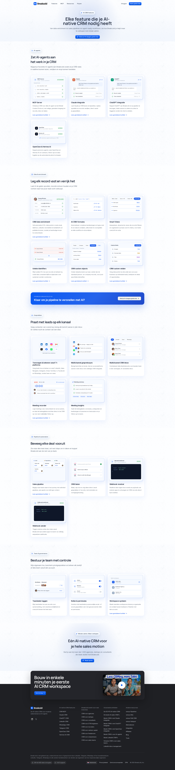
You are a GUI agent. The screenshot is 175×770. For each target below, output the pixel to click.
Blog (127, 735)
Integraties (129, 728)
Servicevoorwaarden (116, 762)
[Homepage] (40, 3)
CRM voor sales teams (88, 740)
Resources (70, 3)
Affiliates (128, 731)
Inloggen (124, 3)
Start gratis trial (135, 3)
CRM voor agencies (87, 713)
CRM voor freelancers (88, 733)
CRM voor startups (87, 717)
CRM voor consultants (88, 720)
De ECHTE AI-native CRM (112, 711)
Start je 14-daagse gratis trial (88, 37)
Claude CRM (63, 715)
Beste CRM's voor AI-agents (113, 734)
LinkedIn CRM (63, 721)
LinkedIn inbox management (112, 746)
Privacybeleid (103, 762)
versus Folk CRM (131, 718)
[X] (36, 719)
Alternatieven (130, 725)
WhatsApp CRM (64, 725)
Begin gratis (89, 660)
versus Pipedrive (131, 711)
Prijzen (79, 3)
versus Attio (129, 715)
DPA (126, 762)
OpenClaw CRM (64, 731)
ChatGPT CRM (64, 718)
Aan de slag (39, 693)
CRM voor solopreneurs (88, 737)
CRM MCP (62, 711)
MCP (62, 3)
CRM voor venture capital (89, 730)
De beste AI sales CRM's (111, 715)
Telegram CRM (64, 728)
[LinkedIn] (32, 719)
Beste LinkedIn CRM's (111, 737)
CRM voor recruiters (87, 727)
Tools (127, 738)
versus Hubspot (131, 721)
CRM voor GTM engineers (89, 723)
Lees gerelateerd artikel (40, 115)
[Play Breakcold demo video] (122, 685)
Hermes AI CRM (64, 735)
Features (54, 3)
